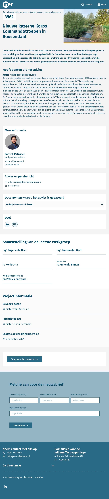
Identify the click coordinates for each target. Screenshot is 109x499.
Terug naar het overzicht (23, 359)
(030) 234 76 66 (14, 452)
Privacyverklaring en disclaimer (18, 477)
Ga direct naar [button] (12, 465)
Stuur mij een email (25, 161)
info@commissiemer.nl (18, 456)
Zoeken (86, 4)
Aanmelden (19, 425)
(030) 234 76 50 (21, 164)
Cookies (39, 477)
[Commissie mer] (8, 4)
